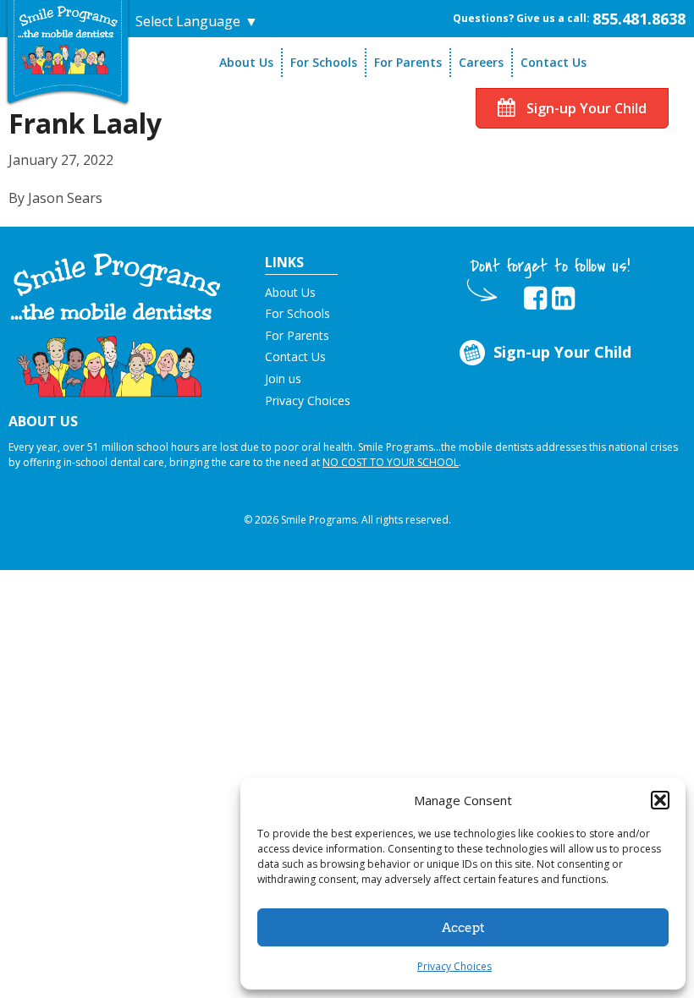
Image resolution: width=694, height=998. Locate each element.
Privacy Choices (454, 966)
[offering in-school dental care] (67, 39)
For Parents (408, 62)
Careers (481, 62)
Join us (283, 378)
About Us (246, 62)
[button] (660, 800)
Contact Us (553, 62)
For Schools (323, 62)
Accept (463, 927)
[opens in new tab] (535, 298)
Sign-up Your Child (585, 108)
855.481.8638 (639, 18)
